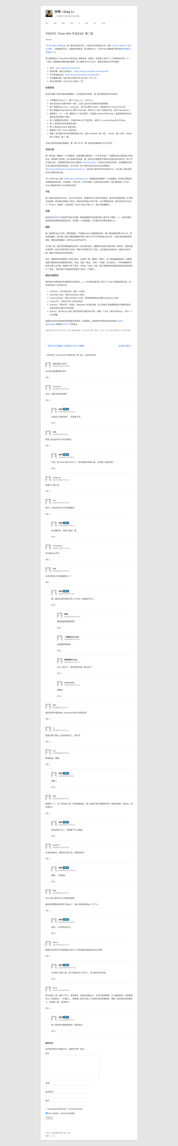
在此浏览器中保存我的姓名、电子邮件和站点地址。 (66, 1109)
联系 (60, 1133)
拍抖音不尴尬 (126, 345)
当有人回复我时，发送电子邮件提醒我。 (62, 1113)
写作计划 (124, 330)
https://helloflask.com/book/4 (68, 68)
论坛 (61, 829)
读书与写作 (86, 330)
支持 (64, 1133)
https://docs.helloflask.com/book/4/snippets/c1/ (65, 169)
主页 (46, 23)
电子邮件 (49, 1091)
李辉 (60, 409)
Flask (102, 330)
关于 (94, 23)
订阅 (68, 1133)
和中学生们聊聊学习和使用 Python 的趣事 (64, 345)
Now (103, 23)
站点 (47, 1100)
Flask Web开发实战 (112, 330)
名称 (47, 1083)
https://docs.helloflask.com (76, 178)
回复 (47, 377)
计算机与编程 (76, 330)
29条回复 (48, 39)
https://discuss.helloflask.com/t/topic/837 (82, 74)
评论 (47, 1053)
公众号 (65, 324)
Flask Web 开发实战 (56, 45)
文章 (55, 23)
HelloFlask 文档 (88, 162)
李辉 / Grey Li (64, 11)
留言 (86, 23)
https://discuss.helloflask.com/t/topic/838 (91, 71)
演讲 (63, 23)
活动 (71, 23)
